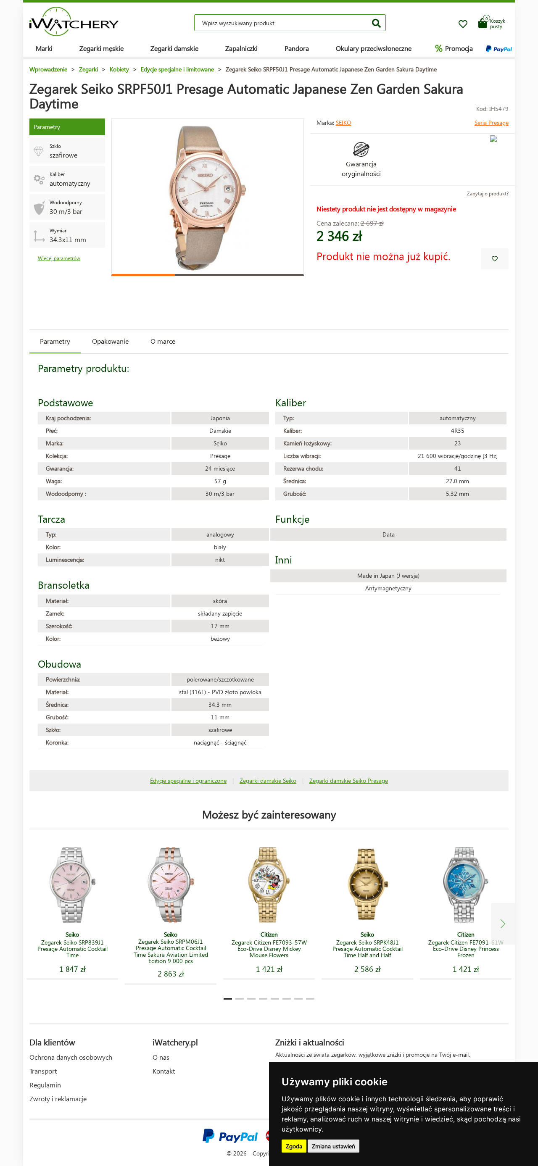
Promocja (454, 48)
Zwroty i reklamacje (58, 1098)
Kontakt (164, 1070)
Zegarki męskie (101, 48)
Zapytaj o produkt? (488, 193)
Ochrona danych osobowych (70, 1057)
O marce (162, 341)
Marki (44, 48)
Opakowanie (110, 341)
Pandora (297, 48)
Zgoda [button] (294, 1146)
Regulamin (45, 1084)
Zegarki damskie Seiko (268, 780)
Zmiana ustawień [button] (333, 1146)
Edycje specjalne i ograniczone (188, 780)
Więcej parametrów (59, 258)
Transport (43, 1070)
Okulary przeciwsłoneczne (373, 48)
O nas (161, 1057)
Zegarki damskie (174, 48)
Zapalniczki (241, 48)
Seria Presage (492, 122)
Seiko (343, 122)
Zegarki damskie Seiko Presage (348, 780)
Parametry (55, 341)
